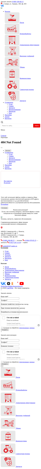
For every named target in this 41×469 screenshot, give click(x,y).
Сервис (11, 106)
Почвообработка (10, 268)
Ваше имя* (4, 296)
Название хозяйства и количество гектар (14, 304)
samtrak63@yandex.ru (10, 246)
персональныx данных (27, 328)
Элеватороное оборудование (14, 270)
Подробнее (4, 204)
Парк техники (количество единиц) (13, 308)
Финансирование (15, 109)
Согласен (4, 208)
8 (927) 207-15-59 (15, 242)
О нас (11, 104)
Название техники (7, 346)
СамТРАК (9, 288)
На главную (8, 181)
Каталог (7, 11)
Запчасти (12, 108)
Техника (7, 255)
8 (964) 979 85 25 (30, 240)
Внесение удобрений (12, 272)
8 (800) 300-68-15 (17, 1)
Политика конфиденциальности (12, 286)
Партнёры (8, 115)
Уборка (7, 274)
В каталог (7, 183)
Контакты (8, 118)
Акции (7, 117)
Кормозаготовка (10, 276)
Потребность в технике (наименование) (14, 312)
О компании (9, 102)
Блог (10, 113)
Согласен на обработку (19, 328)
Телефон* (4, 300)
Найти (37, 125)
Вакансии (12, 111)
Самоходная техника (12, 277)
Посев (7, 267)
